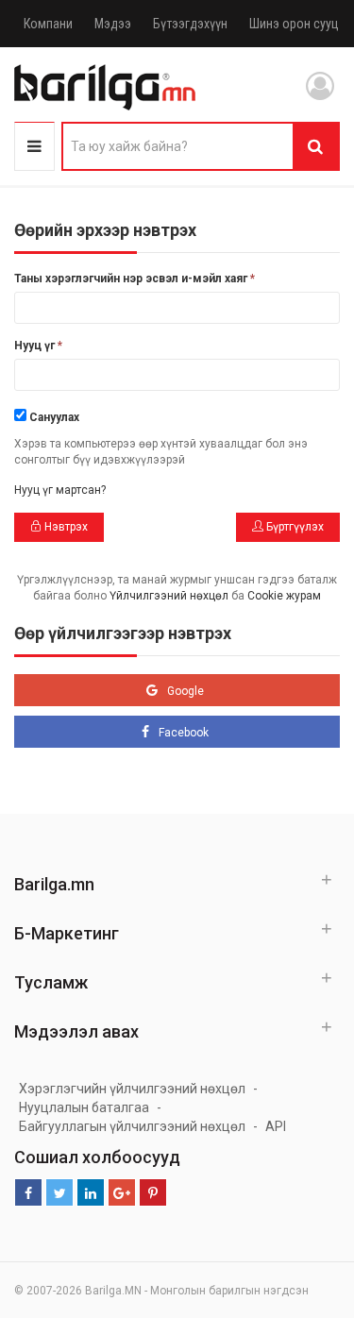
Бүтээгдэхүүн (190, 23)
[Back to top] (304, 1208)
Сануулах (54, 417)
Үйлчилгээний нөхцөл (169, 595)
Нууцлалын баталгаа (84, 1107)
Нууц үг (38, 345)
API (275, 1126)
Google (185, 691)
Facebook (184, 732)
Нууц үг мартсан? (60, 490)
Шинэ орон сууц (294, 23)
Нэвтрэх (65, 526)
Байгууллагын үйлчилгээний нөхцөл (132, 1126)
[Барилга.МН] (104, 86)
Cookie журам (284, 595)
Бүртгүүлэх (293, 526)
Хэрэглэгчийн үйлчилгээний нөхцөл (132, 1088)
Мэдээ (112, 23)
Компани (48, 23)
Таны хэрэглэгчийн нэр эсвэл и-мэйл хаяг (134, 278)
